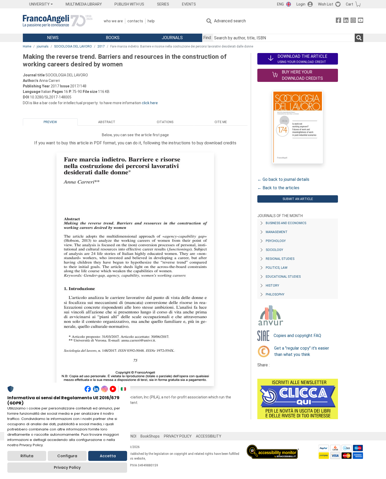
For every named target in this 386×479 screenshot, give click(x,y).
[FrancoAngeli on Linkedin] (345, 21)
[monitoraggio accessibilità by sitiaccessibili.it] (273, 447)
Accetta (108, 456)
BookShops (150, 436)
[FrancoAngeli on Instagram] (353, 21)
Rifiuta (26, 456)
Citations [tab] (165, 122)
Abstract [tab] (106, 122)
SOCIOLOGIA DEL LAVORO (73, 46)
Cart (349, 4)
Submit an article (298, 199)
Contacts (135, 21)
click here (150, 103)
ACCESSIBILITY (208, 436)
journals (43, 46)
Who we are (113, 21)
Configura (67, 456)
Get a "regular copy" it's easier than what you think (301, 351)
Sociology (274, 250)
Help (151, 21)
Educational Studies (283, 276)
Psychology (276, 241)
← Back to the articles (278, 187)
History (272, 285)
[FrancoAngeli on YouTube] (360, 21)
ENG (280, 4)
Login (300, 4)
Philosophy (275, 294)
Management (277, 232)
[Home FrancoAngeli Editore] (57, 21)
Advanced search (230, 20)
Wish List (325, 4)
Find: (207, 37)
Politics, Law (277, 268)
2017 (101, 46)
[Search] (359, 38)
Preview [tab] (50, 122)
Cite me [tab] (221, 122)
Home (27, 46)
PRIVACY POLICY (178, 436)
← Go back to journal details (283, 179)
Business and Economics (286, 223)
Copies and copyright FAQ (297, 335)
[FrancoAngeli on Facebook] (338, 21)
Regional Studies (280, 259)
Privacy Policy (67, 467)
